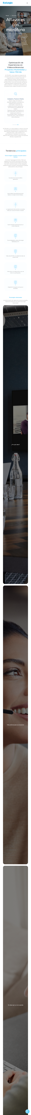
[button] (14, 124)
